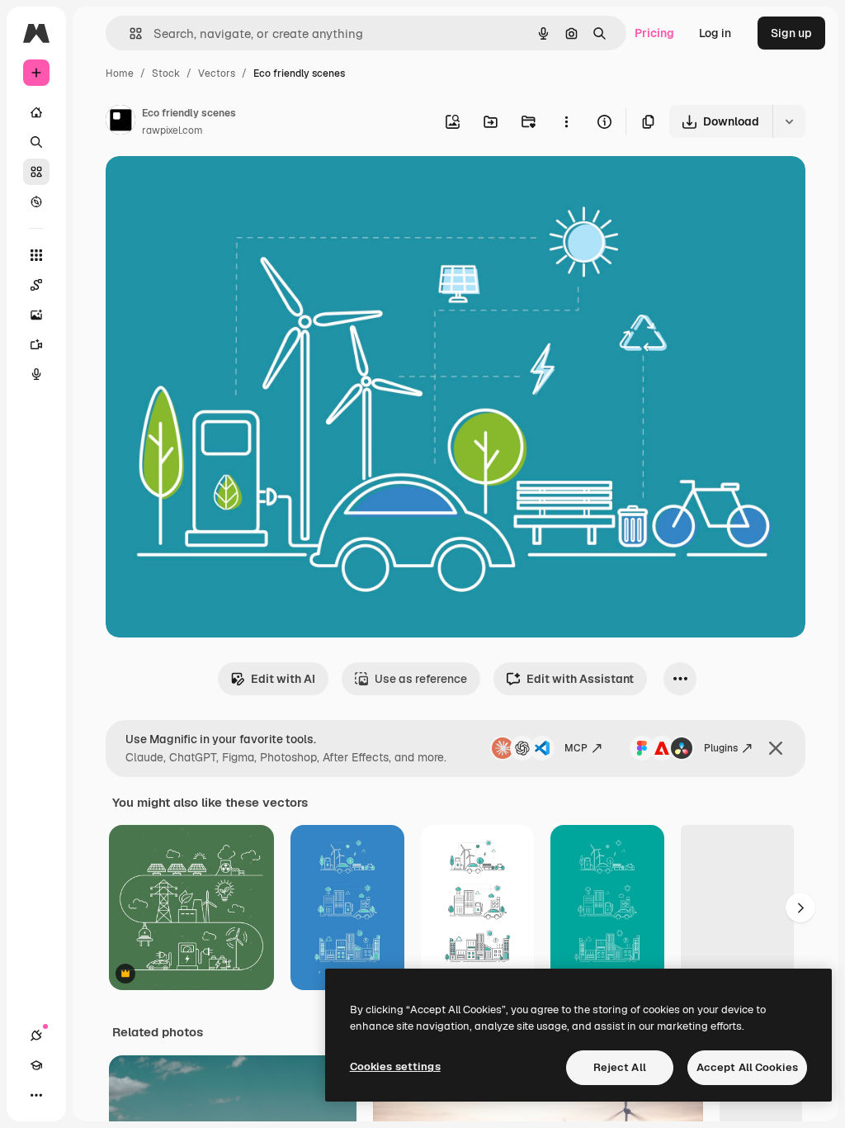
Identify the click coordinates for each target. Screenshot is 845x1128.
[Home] (36, 112)
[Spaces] (36, 285)
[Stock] (36, 172)
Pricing (654, 33)
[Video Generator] (36, 344)
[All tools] (36, 255)
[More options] (566, 121)
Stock (166, 73)
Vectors (216, 73)
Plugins (721, 748)
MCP (576, 748)
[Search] (36, 142)
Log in (715, 33)
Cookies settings (395, 1066)
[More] (36, 1095)
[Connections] (36, 1035)
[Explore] (36, 201)
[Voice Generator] (36, 374)
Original (211, 188)
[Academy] (36, 1065)
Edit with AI (283, 678)
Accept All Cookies (747, 1067)
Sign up (791, 33)
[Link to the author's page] (120, 122)
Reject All (619, 1067)
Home (120, 73)
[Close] (776, 748)
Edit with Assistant (580, 678)
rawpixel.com (172, 130)
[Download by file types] (788, 121)
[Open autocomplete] (129, 33)
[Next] (800, 907)
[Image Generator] (36, 314)
